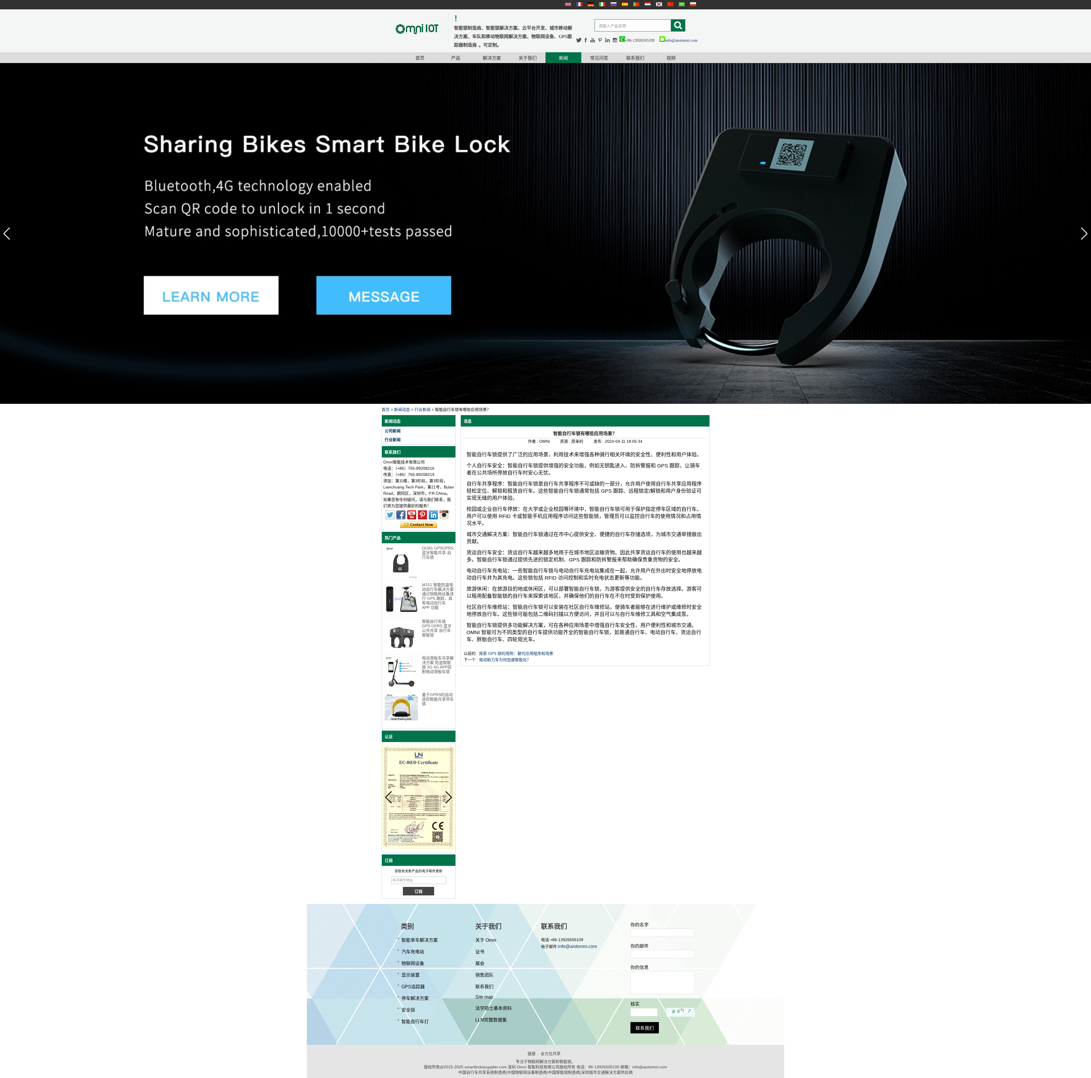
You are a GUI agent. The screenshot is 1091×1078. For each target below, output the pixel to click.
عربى (681, 4)
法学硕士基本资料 (493, 1008)
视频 (671, 58)
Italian (601, 4)
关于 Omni (485, 940)
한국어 (658, 4)
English (567, 4)
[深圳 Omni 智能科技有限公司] (417, 29)
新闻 (563, 58)
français (578, 4)
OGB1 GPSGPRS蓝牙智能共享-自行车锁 (437, 552)
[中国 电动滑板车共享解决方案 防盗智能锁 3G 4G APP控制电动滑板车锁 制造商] (401, 672)
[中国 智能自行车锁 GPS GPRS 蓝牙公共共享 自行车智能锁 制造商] (401, 635)
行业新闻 (422, 409)
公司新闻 (393, 431)
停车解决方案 (415, 998)
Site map (484, 997)
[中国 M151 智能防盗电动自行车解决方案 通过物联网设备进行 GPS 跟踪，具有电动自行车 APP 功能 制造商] (401, 599)
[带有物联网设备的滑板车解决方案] (545, 233)
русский (613, 4)
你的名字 (639, 924)
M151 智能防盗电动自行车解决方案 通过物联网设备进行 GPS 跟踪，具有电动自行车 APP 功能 (438, 596)
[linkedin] (607, 40)
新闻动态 (402, 409)
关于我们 (528, 58)
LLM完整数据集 (491, 1020)
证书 (479, 951)
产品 (455, 58)
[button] (1084, 233)
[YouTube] (593, 40)
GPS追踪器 (413, 986)
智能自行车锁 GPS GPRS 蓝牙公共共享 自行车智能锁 (436, 628)
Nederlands (647, 4)
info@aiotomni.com (681, 40)
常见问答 (599, 58)
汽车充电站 (412, 951)
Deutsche (590, 4)
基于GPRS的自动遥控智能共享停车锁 (438, 699)
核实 (635, 1004)
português (635, 4)
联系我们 (635, 58)
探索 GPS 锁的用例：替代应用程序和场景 (516, 653)
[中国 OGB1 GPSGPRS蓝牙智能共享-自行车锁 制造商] (401, 562)
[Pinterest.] (600, 40)
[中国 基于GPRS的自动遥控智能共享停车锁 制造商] (401, 709)
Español (624, 4)
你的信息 (639, 967)
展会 (479, 963)
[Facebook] (586, 40)
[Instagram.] (615, 40)
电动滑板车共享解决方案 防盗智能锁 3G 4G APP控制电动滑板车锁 (438, 665)
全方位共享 (551, 1053)
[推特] (579, 40)
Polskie (692, 4)
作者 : (533, 441)
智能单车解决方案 (419, 940)
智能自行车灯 (415, 1021)
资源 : (565, 441)
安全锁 (408, 1010)
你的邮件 (639, 946)
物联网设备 (412, 963)
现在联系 (418, 524)
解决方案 (492, 58)
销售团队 (484, 975)
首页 (419, 58)
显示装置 (410, 975)
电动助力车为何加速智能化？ (505, 659)
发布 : (599, 441)
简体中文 (669, 4)
